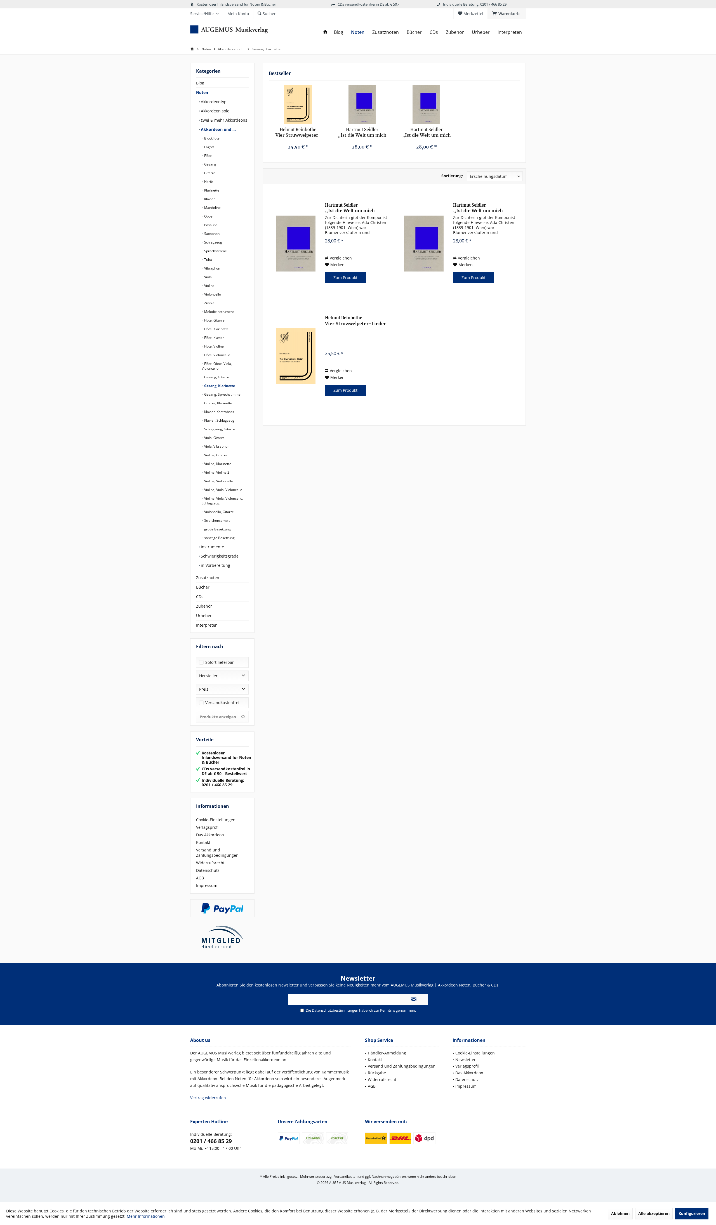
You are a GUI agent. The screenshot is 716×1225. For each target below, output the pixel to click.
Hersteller (208, 675)
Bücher (202, 587)
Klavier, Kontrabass (218, 411)
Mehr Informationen (146, 1216)
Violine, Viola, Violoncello (222, 489)
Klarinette (211, 190)
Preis (203, 689)
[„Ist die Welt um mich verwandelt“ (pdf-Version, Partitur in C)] (426, 104)
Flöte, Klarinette (216, 329)
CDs (199, 596)
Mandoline (212, 207)
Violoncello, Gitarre (218, 511)
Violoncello (212, 294)
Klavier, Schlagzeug (218, 420)
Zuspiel (209, 303)
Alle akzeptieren (654, 1213)
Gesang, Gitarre (216, 377)
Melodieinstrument (218, 311)
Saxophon (211, 233)
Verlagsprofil (208, 827)
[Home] (325, 32)
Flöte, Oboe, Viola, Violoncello (217, 366)
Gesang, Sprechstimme (222, 394)
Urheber (204, 615)
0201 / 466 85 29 (211, 1141)
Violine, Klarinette (217, 463)
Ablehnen (620, 1213)
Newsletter (465, 1059)
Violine (209, 285)
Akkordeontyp (213, 101)
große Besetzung (217, 529)
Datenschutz (208, 870)
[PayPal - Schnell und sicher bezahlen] (222, 908)
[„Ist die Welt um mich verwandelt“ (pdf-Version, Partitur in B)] (362, 104)
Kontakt (203, 842)
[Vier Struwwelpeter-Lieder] (298, 104)
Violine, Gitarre (215, 455)
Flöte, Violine (213, 346)
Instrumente (212, 546)
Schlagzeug (212, 242)
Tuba (207, 259)
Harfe (208, 181)
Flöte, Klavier (213, 337)
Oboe (208, 216)
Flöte (207, 155)
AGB (200, 878)
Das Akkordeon (210, 834)
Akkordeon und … (218, 129)
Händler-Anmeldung (387, 1053)
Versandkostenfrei (222, 702)
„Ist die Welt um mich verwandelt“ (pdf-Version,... (362, 132)
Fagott (208, 147)
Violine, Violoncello (218, 481)
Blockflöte (211, 138)
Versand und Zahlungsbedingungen (217, 852)
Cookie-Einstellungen (215, 819)
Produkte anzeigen (218, 716)
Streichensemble (216, 520)
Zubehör (204, 606)
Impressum (206, 885)
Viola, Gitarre (214, 437)
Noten (202, 92)
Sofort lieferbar (219, 662)
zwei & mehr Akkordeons (223, 120)
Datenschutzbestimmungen (335, 1010)
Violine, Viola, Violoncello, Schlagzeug (222, 501)
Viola (207, 277)
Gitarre (209, 173)
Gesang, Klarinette (219, 385)
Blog (200, 83)
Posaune (210, 225)
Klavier (209, 199)
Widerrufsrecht (210, 862)
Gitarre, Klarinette (217, 403)
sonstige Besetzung (219, 537)
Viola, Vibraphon (216, 446)
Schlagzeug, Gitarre (219, 429)
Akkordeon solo (214, 111)
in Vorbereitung (215, 565)
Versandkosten (345, 1176)
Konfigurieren (692, 1213)
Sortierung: (452, 175)
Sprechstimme (215, 251)
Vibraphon (211, 268)
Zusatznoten (207, 577)
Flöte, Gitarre (214, 320)
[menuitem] (506, 13)
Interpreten (207, 625)
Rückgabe (377, 1072)
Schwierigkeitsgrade (219, 556)
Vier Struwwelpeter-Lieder (298, 132)
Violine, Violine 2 (216, 472)
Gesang (209, 164)
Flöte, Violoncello (216, 355)
